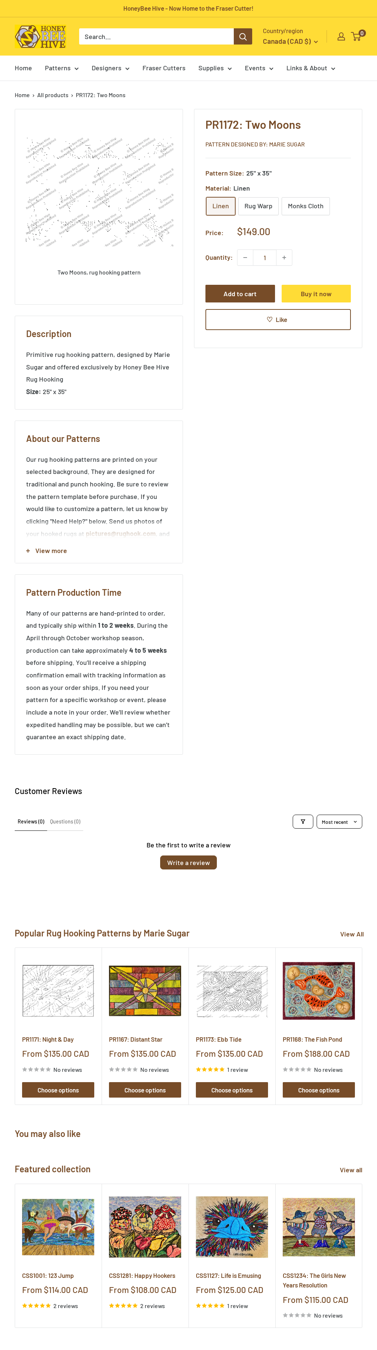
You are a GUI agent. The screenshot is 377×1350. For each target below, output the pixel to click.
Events (255, 68)
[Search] (243, 36)
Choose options (58, 1090)
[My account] (341, 36)
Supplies (211, 68)
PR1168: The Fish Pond (312, 1039)
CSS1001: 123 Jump (48, 1275)
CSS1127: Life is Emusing (228, 1275)
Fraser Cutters (164, 68)
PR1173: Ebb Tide (219, 1039)
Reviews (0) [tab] (31, 821)
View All (352, 934)
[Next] (362, 1026)
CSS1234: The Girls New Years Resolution (314, 1280)
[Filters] (303, 822)
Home (23, 68)
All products (52, 94)
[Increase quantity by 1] (284, 257)
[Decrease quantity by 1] (245, 257)
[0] (356, 36)
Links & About (306, 68)
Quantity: (219, 257)
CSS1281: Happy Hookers (142, 1275)
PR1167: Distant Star (135, 1039)
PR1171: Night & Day (48, 1039)
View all (352, 1170)
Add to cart (240, 294)
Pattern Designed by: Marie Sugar (255, 144)
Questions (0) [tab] (65, 821)
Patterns (58, 68)
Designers (106, 68)
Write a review (188, 862)
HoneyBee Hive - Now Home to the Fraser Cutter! (188, 8)
